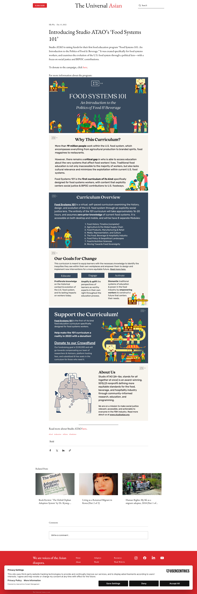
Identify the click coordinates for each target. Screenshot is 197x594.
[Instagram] (136, 558)
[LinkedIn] (153, 558)
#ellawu (65, 434)
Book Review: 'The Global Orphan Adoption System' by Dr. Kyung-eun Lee (55, 501)
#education (57, 434)
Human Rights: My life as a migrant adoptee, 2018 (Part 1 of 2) (141, 501)
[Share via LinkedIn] (63, 450)
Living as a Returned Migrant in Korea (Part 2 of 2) (97, 501)
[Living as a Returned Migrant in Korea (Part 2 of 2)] (98, 484)
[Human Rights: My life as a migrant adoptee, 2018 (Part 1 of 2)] (141, 484)
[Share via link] (70, 450)
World (51, 441)
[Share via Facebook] (50, 450)
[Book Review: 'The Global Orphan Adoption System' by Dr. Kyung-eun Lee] (55, 484)
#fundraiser (72, 434)
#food (51, 434)
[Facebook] (145, 558)
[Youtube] (162, 558)
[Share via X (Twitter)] (56, 450)
